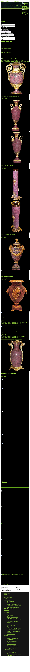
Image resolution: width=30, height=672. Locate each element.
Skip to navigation (5, 1)
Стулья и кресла (11, 648)
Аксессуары (9, 41)
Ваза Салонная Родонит (7, 276)
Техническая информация (14, 604)
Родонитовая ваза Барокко (8, 373)
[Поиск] (3, 5)
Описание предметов (13, 607)
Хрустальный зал (11, 655)
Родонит (7, 55)
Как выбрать (10, 601)
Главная (3, 41)
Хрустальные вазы (12, 618)
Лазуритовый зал (11, 652)
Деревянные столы (12, 641)
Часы (8, 614)
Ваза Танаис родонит (6, 318)
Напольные (5, 29)
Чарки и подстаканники (13, 631)
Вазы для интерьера (12, 617)
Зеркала (9, 627)
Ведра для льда (11, 625)
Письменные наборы (12, 624)
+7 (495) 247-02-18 (15, 5)
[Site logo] (25, 7)
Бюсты (9, 632)
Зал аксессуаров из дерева (14, 654)
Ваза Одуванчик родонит (8, 234)
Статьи (9, 603)
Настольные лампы (12, 621)
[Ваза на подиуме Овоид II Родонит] (15, 61)
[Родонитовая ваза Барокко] (15, 339)
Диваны (9, 642)
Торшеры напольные (12, 638)
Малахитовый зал (12, 651)
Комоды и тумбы (11, 645)
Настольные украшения (13, 629)
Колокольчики (11, 634)
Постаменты (10, 639)
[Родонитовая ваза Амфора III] (15, 325)
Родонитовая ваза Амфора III (9, 331)
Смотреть (4, 482)
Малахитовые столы (12, 636)
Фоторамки (10, 622)
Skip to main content (15, 1)
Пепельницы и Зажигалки (14, 628)
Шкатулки (10, 615)
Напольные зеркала (12, 646)
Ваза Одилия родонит (7, 165)
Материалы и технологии (14, 605)
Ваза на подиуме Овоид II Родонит (10, 96)
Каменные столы (11, 644)
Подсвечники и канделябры (14, 619)
